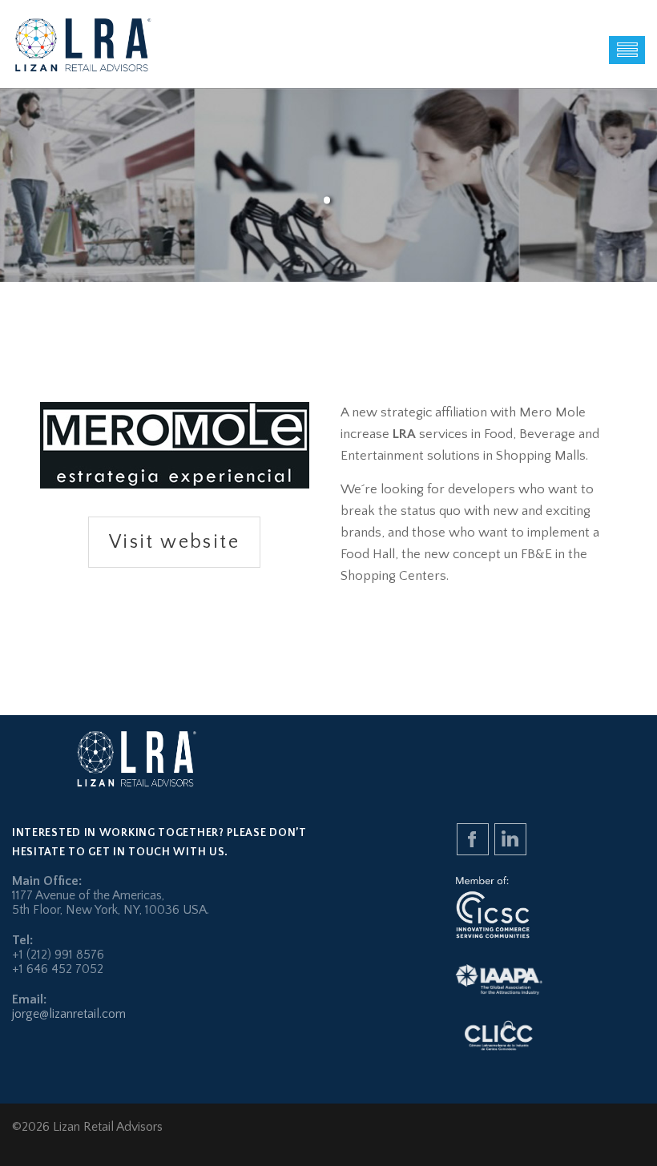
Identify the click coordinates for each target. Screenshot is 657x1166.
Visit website (174, 542)
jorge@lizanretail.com (69, 1014)
